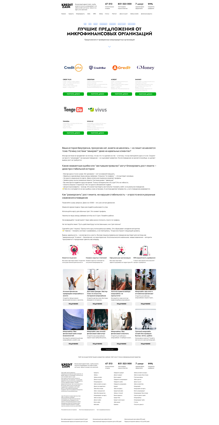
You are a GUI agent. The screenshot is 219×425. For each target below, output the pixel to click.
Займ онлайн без (138, 384)
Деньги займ (97, 400)
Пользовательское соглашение (69, 409)
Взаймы (116, 404)
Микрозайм (137, 386)
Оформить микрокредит (120, 379)
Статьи (136, 402)
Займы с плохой (118, 393)
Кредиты (96, 372)
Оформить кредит (119, 372)
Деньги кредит (118, 375)
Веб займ (96, 404)
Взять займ (97, 402)
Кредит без (117, 397)
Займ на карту (98, 397)
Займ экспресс (118, 388)
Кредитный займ (118, 391)
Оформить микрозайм (120, 384)
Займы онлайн (98, 377)
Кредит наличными (119, 400)
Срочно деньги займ (140, 395)
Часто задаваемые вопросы (103, 409)
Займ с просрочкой (99, 391)
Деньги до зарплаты (99, 386)
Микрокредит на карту (100, 395)
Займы (96, 375)
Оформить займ (118, 382)
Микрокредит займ (139, 400)
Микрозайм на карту (140, 388)
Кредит (116, 386)
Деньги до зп (137, 382)
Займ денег (117, 402)
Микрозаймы (137, 397)
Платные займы (138, 377)
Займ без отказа (98, 388)
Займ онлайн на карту (100, 384)
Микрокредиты (98, 382)
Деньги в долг (98, 379)
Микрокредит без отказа (141, 393)
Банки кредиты (118, 395)
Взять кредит (117, 377)
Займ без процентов (99, 393)
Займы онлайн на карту (140, 372)
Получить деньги (139, 404)
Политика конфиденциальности (87, 409)
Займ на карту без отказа (141, 375)
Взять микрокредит (139, 391)
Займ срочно (137, 379)
